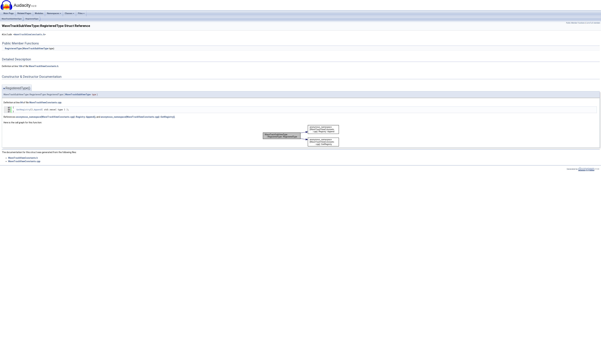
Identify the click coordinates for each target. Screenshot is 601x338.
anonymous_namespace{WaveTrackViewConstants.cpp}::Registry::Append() (55, 117)
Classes (68, 13)
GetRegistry (23, 109)
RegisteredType (32, 19)
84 (21, 102)
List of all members (593, 23)
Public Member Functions (575, 23)
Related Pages (24, 13)
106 (20, 66)
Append (37, 109)
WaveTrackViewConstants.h (29, 34)
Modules (39, 13)
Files (80, 13)
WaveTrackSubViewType (12, 19)
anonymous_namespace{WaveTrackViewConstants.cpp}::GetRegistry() (138, 117)
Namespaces (53, 13)
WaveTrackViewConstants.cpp (45, 102)
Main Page (8, 13)
